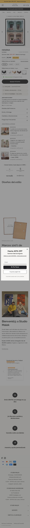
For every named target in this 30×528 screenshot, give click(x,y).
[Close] (27, 249)
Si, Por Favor (15, 267)
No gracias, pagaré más (15, 271)
